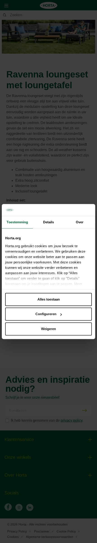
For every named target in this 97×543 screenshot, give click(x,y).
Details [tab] (48, 222)
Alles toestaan (48, 299)
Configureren (45, 314)
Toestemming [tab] (17, 222)
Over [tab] (79, 222)
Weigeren (48, 329)
